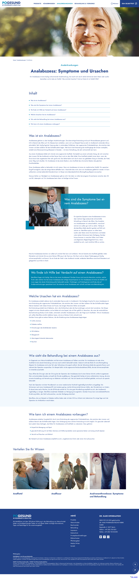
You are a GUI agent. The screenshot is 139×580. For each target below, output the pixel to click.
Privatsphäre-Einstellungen (79, 536)
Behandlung (74, 528)
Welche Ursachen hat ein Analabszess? (43, 115)
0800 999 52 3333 (105, 520)
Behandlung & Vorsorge (85, 4)
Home (14, 60)
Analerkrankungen (21, 60)
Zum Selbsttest (128, 4)
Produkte (37, 4)
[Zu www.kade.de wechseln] (134, 577)
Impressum (74, 530)
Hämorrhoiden (49, 4)
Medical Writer (75, 543)
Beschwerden (75, 525)
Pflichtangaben (75, 541)
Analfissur (56, 493)
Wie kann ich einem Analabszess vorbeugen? (45, 124)
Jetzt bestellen (135, 564)
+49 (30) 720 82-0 (110, 530)
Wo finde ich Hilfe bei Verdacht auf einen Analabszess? (48, 110)
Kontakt (73, 546)
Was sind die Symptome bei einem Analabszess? (46, 105)
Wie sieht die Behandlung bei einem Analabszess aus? (48, 119)
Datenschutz (74, 533)
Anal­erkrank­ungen (65, 4)
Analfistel (17, 493)
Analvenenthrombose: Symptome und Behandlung (106, 495)
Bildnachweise (75, 538)
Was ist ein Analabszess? (38, 100)
